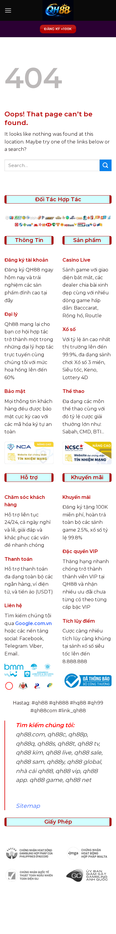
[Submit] (106, 165)
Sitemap (28, 805)
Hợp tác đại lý (59, 924)
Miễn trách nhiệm (87, 919)
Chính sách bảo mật (70, 915)
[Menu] (8, 10)
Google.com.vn (33, 623)
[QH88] (58, 10)
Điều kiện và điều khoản (36, 919)
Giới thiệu (32, 915)
